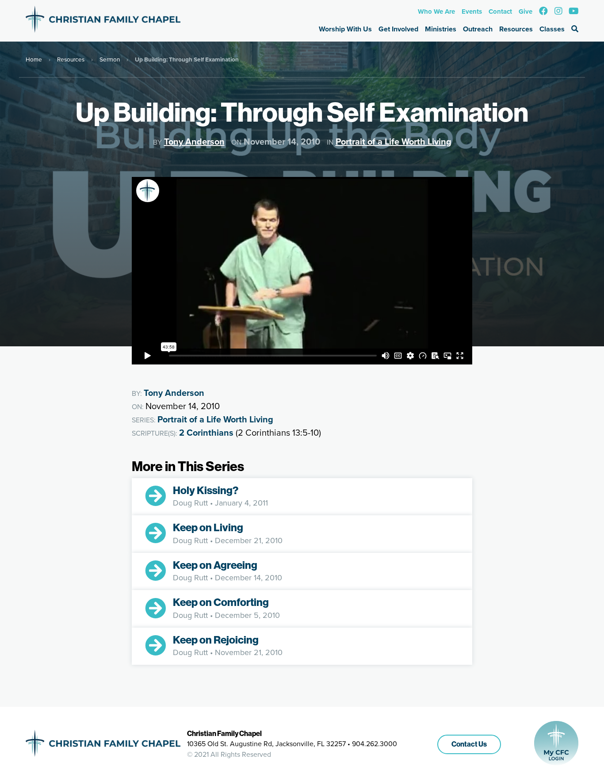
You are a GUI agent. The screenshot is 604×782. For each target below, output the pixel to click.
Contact (500, 11)
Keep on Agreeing (215, 565)
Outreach (478, 29)
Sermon (109, 59)
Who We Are (436, 11)
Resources (516, 29)
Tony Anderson (194, 141)
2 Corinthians (206, 432)
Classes (552, 29)
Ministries (440, 29)
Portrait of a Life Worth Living (393, 141)
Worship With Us (345, 29)
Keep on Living (208, 527)
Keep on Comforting (221, 602)
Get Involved (398, 29)
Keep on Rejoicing (216, 640)
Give (525, 11)
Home (34, 59)
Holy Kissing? (205, 490)
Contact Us (469, 744)
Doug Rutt (190, 502)
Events (472, 11)
